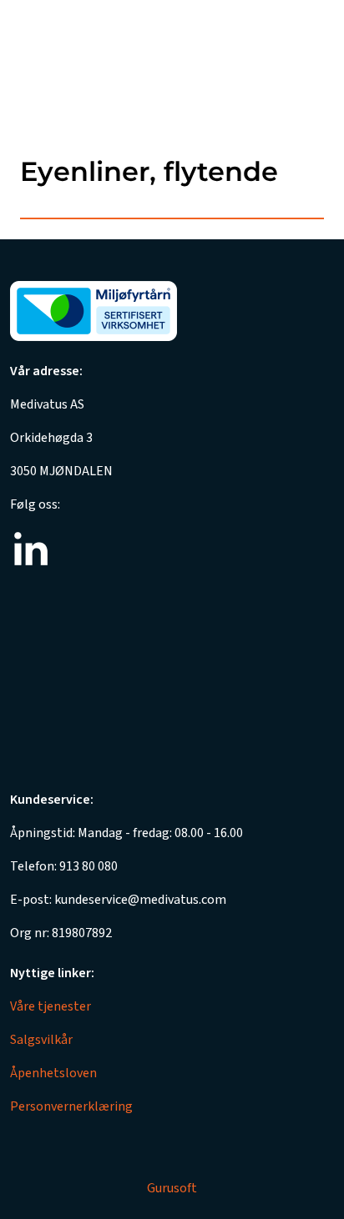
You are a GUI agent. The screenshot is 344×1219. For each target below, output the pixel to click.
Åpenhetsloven (53, 1073)
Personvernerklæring (71, 1106)
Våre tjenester (50, 1006)
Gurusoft (172, 1188)
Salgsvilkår (41, 1040)
